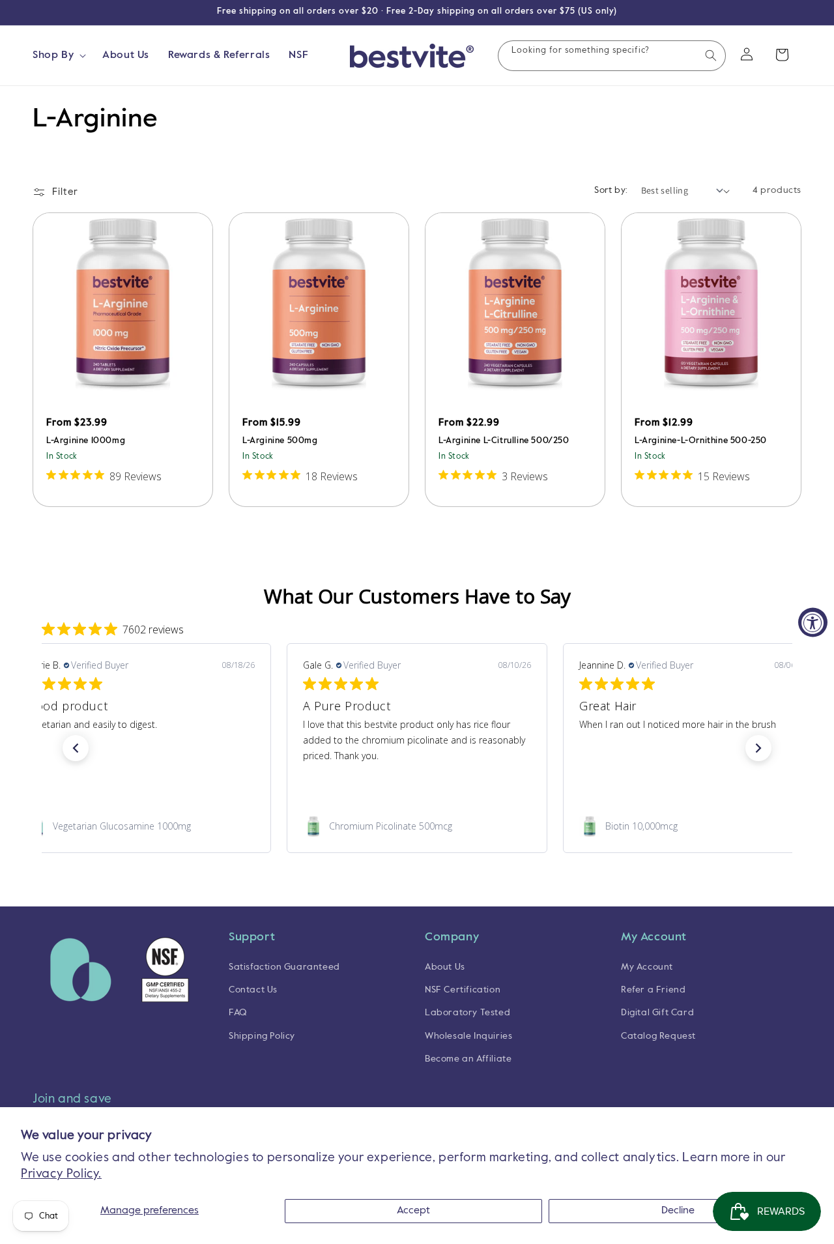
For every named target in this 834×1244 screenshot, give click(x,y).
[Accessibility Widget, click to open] (812, 622)
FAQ (238, 1013)
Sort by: (610, 190)
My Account (647, 967)
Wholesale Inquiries (468, 1036)
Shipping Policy (262, 1036)
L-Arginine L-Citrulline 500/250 (504, 441)
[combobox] (611, 55)
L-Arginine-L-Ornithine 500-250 (701, 441)
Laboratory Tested (467, 1013)
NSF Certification (462, 990)
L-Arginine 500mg (280, 441)
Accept (413, 1211)
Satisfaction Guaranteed (284, 967)
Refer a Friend (653, 990)
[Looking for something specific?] (711, 55)
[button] (58, 55)
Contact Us (253, 990)
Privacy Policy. (61, 1174)
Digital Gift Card (657, 1013)
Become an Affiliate (468, 1058)
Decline (678, 1211)
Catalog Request (658, 1036)
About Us (445, 967)
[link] (141, 826)
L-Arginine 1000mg (85, 441)
